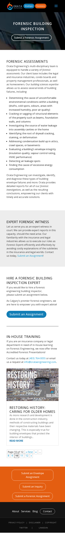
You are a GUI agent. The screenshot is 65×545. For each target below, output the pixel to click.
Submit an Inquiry (33, 486)
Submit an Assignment (30, 255)
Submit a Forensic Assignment (31, 37)
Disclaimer (35, 522)
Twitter (23, 527)
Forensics (40, 6)
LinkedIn (43, 527)
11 (21, 455)
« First (29, 452)
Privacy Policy (16, 522)
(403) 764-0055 (37, 358)
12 (27, 455)
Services (25, 511)
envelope (29, 6)
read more (16, 440)
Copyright (51, 522)
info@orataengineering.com (40, 362)
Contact (47, 511)
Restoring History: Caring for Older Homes (32, 409)
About (15, 511)
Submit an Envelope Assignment (32, 475)
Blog (35, 511)
